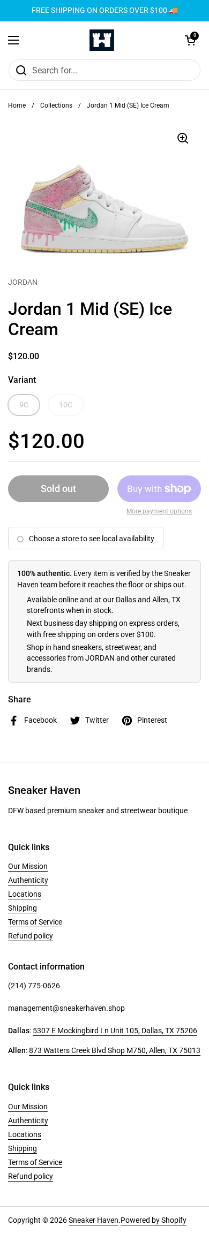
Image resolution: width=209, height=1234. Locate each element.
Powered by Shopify (153, 1220)
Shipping (22, 908)
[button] (190, 40)
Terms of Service (35, 922)
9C (23, 404)
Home (17, 105)
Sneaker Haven (93, 1220)
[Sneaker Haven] (101, 40)
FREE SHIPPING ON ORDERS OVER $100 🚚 (105, 10)
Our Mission (28, 866)
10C (65, 404)
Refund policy (30, 936)
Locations (24, 894)
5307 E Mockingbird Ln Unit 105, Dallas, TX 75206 (115, 1030)
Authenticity (28, 880)
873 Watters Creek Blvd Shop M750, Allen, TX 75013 (114, 1050)
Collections (56, 105)
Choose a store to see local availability (91, 538)
